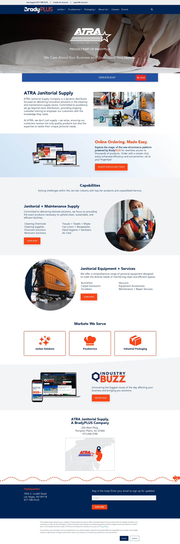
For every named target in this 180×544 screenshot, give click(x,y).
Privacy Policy (103, 526)
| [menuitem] (50, 2)
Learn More (32, 241)
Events (125, 9)
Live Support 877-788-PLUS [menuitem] (37, 2)
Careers (115, 9)
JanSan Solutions (44, 349)
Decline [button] (134, 538)
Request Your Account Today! (111, 167)
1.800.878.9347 (107, 77)
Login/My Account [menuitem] (80, 2)
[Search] (152, 9)
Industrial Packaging (135, 349)
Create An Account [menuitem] (60, 2)
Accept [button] (124, 538)
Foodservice (90, 349)
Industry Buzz (101, 398)
